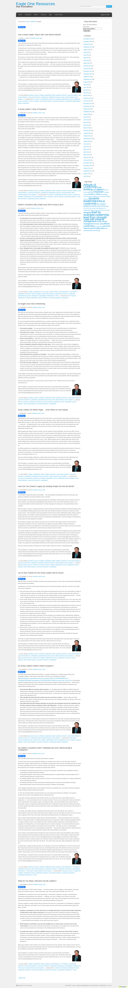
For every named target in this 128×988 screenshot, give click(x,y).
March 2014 (87, 95)
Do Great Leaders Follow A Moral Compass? (36, 666)
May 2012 (86, 149)
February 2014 (88, 98)
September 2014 (88, 79)
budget (99, 187)
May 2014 (86, 90)
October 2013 (87, 109)
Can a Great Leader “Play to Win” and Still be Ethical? (39, 35)
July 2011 (86, 176)
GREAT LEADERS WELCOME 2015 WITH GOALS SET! (41, 205)
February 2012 (88, 157)
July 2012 (86, 144)
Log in (110, 985)
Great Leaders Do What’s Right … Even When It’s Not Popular (43, 410)
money (98, 221)
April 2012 (86, 152)
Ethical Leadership (74, 99)
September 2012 (88, 138)
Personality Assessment (38, 295)
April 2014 (86, 93)
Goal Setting (45, 291)
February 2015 (88, 66)
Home (20, 14)
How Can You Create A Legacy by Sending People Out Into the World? (46, 486)
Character (51, 99)
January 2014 (87, 101)
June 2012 (86, 146)
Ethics (20, 101)
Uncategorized (66, 192)
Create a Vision (44, 564)
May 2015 (86, 57)
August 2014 (87, 82)
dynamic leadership (62, 99)
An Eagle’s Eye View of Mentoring (31, 304)
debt (102, 194)
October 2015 (87, 44)
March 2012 (87, 154)
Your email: (86, 26)
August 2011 (87, 173)
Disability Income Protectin (99, 196)
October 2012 (87, 136)
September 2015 (88, 47)
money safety (99, 224)
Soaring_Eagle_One (36, 38)
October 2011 (87, 168)
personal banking (98, 226)
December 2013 (88, 103)
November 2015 (88, 41)
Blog (50, 14)
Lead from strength (48, 293)
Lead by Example (73, 95)
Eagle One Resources (35, 4)
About (35, 15)
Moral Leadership (23, 103)
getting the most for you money (94, 206)
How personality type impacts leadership (63, 964)
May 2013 (86, 122)
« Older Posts (21, 978)
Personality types (52, 295)
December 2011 (88, 163)
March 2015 (87, 63)
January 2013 (87, 133)
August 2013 (87, 114)
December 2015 (88, 39)
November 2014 (88, 74)
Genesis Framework (82, 985)
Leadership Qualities (54, 97)
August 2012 (87, 141)
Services (42, 15)
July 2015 (86, 52)
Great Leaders (56, 95)
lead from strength (45, 101)
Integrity (64, 95)
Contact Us (28, 14)
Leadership (33, 21)
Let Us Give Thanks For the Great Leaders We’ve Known (41, 573)
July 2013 (86, 117)
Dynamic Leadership (45, 95)
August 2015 (87, 49)
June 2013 (86, 119)
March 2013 (87, 128)
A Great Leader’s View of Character (32, 109)
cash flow (90, 192)
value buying (96, 230)
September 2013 (88, 111)
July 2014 (86, 84)
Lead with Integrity (34, 97)
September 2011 (88, 171)
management (76, 101)
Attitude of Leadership (41, 99)
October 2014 (87, 76)
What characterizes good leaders (62, 399)
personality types (31, 875)
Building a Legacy (33, 95)
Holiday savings (94, 210)
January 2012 (87, 160)
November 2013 (88, 106)
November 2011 (88, 165)
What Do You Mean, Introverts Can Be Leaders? (37, 881)
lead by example (34, 101)
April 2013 (86, 125)
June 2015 (86, 55)
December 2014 (88, 71)
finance (103, 204)
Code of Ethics (59, 14)
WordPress (103, 985)
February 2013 (88, 130)
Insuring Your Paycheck (104, 210)
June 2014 (86, 87)
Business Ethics (28, 740)
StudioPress (95, 985)
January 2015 (87, 68)
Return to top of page (25, 985)
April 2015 (86, 60)
